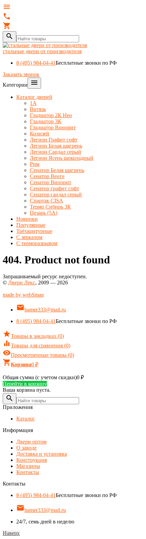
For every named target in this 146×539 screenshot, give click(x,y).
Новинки (27, 219)
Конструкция (31, 460)
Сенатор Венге (47, 176)
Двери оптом (31, 442)
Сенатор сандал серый (56, 194)
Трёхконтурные (34, 231)
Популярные (30, 225)
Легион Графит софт (53, 140)
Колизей (39, 133)
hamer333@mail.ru (41, 309)
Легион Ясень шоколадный (61, 158)
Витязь (38, 109)
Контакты (27, 472)
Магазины (28, 466)
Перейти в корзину (25, 384)
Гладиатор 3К (45, 121)
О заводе (26, 448)
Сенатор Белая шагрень (57, 170)
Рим (34, 164)
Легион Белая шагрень (56, 146)
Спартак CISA (46, 200)
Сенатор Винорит (50, 182)
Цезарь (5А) (43, 213)
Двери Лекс (21, 282)
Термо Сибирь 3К (50, 207)
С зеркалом (29, 237)
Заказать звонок (21, 74)
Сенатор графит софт (54, 188)
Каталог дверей (34, 97)
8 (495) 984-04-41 (36, 63)
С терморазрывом (36, 243)
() (33, 336)
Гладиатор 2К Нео (51, 115)
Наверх (11, 533)
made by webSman (23, 295)
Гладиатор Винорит (53, 127)
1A (33, 103)
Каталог (25, 419)
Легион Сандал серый (55, 152)
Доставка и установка (41, 454)
